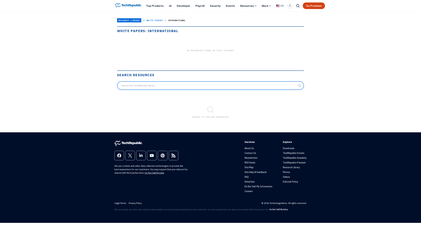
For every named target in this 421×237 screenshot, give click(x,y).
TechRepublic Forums (293, 153)
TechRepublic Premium (294, 162)
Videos (286, 176)
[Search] (298, 6)
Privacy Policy (135, 203)
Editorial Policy (290, 181)
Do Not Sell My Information (258, 186)
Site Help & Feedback (256, 172)
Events (230, 5)
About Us (249, 148)
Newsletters (251, 157)
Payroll (200, 5)
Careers (249, 191)
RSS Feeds (250, 162)
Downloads (288, 148)
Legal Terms (120, 203)
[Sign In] (290, 6)
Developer (183, 5)
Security (215, 5)
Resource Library (129, 20)
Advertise (250, 181)
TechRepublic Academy (295, 157)
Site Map (249, 167)
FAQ (247, 176)
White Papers (155, 20)
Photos (286, 172)
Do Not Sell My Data (154, 172)
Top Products (155, 5)
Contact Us (250, 153)
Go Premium (314, 5)
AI (170, 5)
